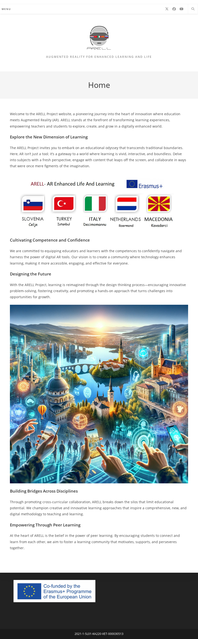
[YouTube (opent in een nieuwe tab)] (181, 9)
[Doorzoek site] (193, 9)
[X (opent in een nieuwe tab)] (166, 9)
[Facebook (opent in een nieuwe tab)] (174, 9)
